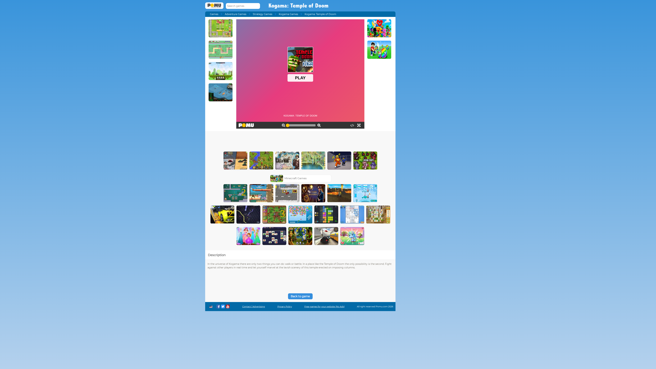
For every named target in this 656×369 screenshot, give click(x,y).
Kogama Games (288, 14)
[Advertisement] (300, 140)
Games (214, 14)
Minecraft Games (295, 178)
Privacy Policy (284, 306)
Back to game (300, 296)
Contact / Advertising (253, 306)
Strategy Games (262, 14)
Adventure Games (235, 14)
